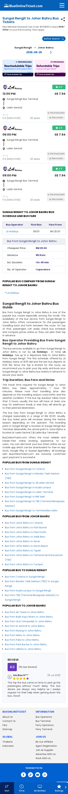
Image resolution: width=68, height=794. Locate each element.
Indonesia (8, 746)
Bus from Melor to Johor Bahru (22, 635)
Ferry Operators (45, 725)
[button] (17, 68)
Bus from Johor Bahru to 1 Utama (24, 523)
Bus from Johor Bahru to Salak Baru (25, 536)
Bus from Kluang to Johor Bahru (23, 630)
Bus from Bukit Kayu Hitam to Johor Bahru (29, 616)
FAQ (4, 725)
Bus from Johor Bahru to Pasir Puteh (25, 532)
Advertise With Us (46, 754)
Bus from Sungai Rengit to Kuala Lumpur (28, 487)
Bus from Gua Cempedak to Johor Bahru (28, 621)
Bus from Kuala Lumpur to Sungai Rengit (28, 590)
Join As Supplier (44, 750)
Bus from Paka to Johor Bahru (22, 639)
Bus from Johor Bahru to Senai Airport (26, 546)
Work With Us (43, 758)
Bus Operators (44, 717)
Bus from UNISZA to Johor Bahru (23, 649)
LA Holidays (12, 231)
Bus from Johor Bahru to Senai (22, 541)
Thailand (7, 741)
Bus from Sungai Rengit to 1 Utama (25, 469)
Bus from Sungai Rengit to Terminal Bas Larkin (31, 510)
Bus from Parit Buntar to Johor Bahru (26, 644)
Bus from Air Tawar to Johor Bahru (24, 612)
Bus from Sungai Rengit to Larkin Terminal (29, 492)
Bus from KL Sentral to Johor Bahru (25, 626)
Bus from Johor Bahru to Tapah (23, 550)
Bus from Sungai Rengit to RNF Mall (25, 496)
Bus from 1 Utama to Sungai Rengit (25, 576)
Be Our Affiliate (44, 741)
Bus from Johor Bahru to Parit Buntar (26, 527)
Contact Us (9, 721)
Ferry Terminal (44, 729)
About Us (7, 717)
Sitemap (7, 729)
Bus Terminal (43, 721)
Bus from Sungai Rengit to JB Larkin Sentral (29, 482)
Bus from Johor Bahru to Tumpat (24, 564)
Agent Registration (46, 746)
